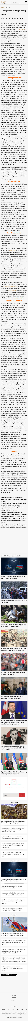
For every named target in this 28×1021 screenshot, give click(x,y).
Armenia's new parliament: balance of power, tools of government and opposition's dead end (13, 829)
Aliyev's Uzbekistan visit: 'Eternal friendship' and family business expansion (14, 773)
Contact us (14, 1000)
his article (12, 250)
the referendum (21, 29)
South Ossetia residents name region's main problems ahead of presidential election (14, 649)
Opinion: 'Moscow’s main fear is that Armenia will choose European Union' (13, 837)
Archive (3, 7)
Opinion (14, 915)
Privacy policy (14, 1006)
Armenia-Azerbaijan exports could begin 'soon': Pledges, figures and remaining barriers (14, 942)
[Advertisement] (14, 541)
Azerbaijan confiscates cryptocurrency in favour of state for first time (13, 577)
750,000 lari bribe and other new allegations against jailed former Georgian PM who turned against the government (14, 722)
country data (12, 290)
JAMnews (4, 14)
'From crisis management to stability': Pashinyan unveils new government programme (13, 845)
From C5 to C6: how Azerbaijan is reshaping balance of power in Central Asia (13, 854)
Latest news (14, 861)
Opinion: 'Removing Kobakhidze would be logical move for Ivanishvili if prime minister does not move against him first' (14, 959)
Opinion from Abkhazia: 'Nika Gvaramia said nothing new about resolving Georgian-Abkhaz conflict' (13, 951)
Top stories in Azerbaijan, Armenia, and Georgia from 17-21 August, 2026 (13, 822)
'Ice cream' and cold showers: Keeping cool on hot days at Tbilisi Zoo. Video (13, 625)
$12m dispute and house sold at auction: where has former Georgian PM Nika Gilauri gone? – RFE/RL (13, 748)
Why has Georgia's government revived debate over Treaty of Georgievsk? (12, 697)
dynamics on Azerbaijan (10, 286)
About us (14, 995)
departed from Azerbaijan (15, 298)
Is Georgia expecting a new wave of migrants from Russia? (14, 601)
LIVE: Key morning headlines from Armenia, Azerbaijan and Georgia (14, 673)
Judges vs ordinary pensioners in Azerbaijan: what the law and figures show (12, 968)
